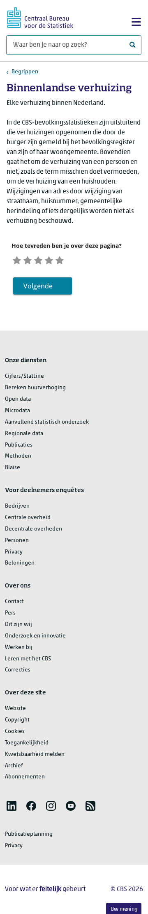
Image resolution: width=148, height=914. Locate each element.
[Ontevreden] (27, 259)
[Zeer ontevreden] (17, 259)
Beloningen (20, 563)
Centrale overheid (28, 517)
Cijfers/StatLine (24, 376)
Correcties (17, 670)
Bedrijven (17, 506)
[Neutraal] (38, 259)
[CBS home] (40, 16)
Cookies (15, 731)
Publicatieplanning (29, 834)
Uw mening (124, 909)
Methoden (18, 456)
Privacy (14, 552)
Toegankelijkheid (27, 743)
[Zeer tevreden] (59, 259)
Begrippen (25, 72)
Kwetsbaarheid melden (35, 754)
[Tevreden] (49, 259)
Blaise (12, 467)
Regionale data (24, 433)
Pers (10, 613)
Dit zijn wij (18, 624)
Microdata (17, 410)
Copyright (17, 720)
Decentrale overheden (33, 529)
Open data (18, 399)
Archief (14, 766)
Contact (14, 601)
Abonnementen (25, 777)
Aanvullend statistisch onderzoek (47, 422)
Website (15, 708)
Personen (17, 540)
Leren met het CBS (28, 659)
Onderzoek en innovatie (35, 636)
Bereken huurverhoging (35, 387)
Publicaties (18, 445)
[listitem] (11, 805)
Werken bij (18, 647)
